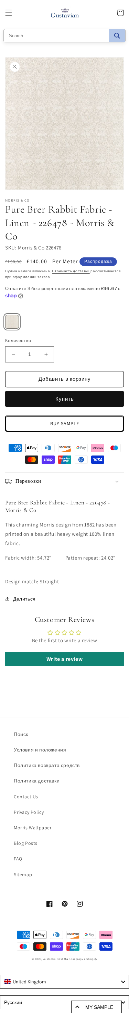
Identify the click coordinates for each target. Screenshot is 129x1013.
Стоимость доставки (71, 271)
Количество (18, 341)
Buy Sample (64, 423)
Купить (64, 399)
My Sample (99, 1007)
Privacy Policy (29, 812)
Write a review (64, 659)
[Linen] (12, 322)
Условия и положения (40, 750)
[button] (8, 12)
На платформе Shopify (80, 959)
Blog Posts (25, 843)
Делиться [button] (24, 599)
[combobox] (64, 982)
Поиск (21, 734)
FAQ (18, 859)
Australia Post (53, 959)
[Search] (117, 35)
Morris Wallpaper (33, 828)
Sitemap (23, 874)
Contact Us (26, 797)
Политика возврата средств (47, 765)
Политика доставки (37, 781)
